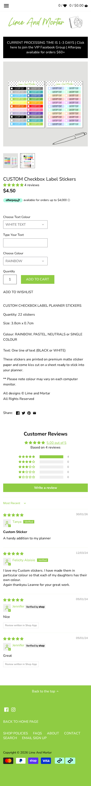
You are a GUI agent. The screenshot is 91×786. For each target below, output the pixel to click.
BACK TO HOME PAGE (20, 721)
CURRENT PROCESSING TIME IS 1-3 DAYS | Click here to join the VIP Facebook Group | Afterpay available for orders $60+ (45, 47)
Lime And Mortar (40, 752)
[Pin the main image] (29, 412)
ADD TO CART (37, 279)
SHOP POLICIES (15, 733)
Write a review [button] (45, 487)
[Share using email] (34, 412)
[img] (13, 515)
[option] (10, 160)
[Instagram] (13, 709)
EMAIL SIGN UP (34, 738)
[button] (13, 185)
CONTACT (72, 733)
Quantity (9, 271)
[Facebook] (6, 709)
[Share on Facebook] (17, 412)
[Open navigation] (6, 6)
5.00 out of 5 (56, 442)
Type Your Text (13, 235)
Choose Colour (13, 253)
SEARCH (10, 738)
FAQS (37, 733)
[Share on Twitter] (23, 412)
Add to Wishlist (18, 292)
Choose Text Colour (16, 217)
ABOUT (53, 733)
